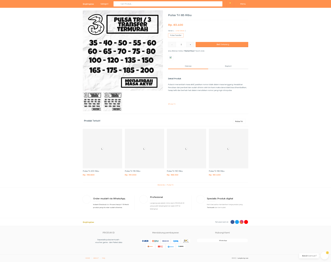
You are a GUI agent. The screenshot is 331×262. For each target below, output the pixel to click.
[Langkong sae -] (88, 4)
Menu (243, 4)
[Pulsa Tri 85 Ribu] (123, 50)
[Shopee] (170, 57)
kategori (104, 4)
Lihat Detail (179, 31)
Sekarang (223, 44)
